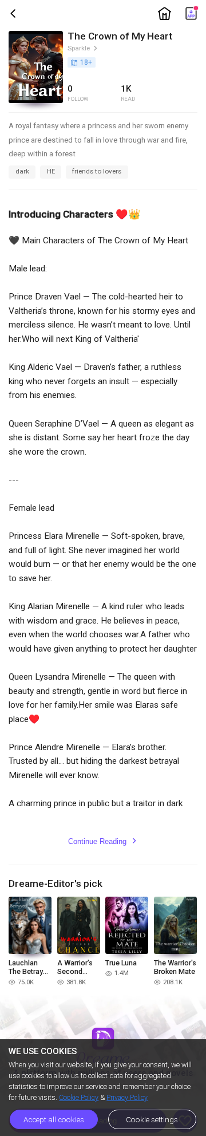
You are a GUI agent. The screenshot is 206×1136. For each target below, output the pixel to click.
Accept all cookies (53, 1119)
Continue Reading (103, 841)
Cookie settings (152, 1119)
